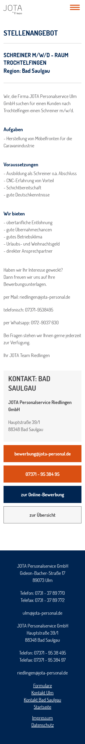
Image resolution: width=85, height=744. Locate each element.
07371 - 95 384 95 (43, 474)
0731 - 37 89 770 (50, 593)
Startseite (42, 707)
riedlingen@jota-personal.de (42, 673)
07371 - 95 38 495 (50, 653)
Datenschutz (42, 725)
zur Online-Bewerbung (42, 494)
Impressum (42, 718)
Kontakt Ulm (42, 692)
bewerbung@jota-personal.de (42, 454)
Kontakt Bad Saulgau (42, 700)
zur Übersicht (42, 515)
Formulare (42, 685)
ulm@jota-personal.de (42, 613)
